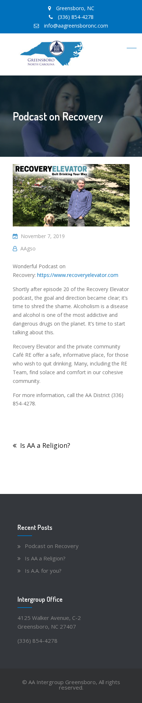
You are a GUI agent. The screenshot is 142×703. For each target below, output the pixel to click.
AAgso (28, 248)
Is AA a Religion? (45, 445)
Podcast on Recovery (52, 545)
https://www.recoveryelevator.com (77, 274)
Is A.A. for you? (43, 570)
